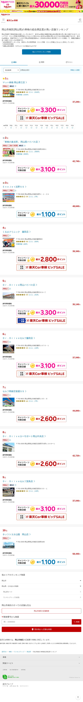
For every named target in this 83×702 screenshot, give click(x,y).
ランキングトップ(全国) (11, 597)
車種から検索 (75, 70)
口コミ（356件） (35, 151)
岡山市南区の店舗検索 (41, 611)
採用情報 (23, 669)
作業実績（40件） (22, 244)
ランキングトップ (19, 651)
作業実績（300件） (22, 154)
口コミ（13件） (34, 348)
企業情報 (5, 669)
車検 (10, 651)
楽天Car (4, 651)
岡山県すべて (7, 592)
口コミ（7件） (34, 196)
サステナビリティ (24, 686)
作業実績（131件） (22, 95)
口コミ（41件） (34, 295)
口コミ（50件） (34, 241)
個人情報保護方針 (14, 669)
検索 (78, 622)
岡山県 (29, 651)
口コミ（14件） (34, 491)
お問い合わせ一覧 (14, 686)
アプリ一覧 (5, 686)
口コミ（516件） (35, 92)
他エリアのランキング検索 (41, 52)
